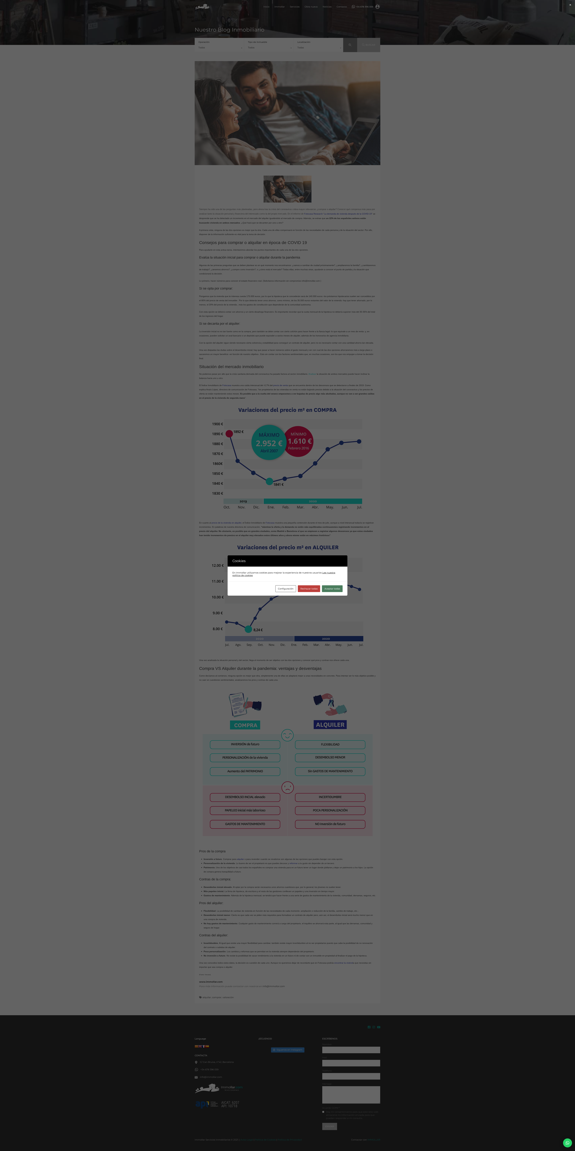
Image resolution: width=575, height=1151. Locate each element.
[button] (567, 1142)
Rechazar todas (309, 588)
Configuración (285, 588)
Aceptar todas (332, 588)
